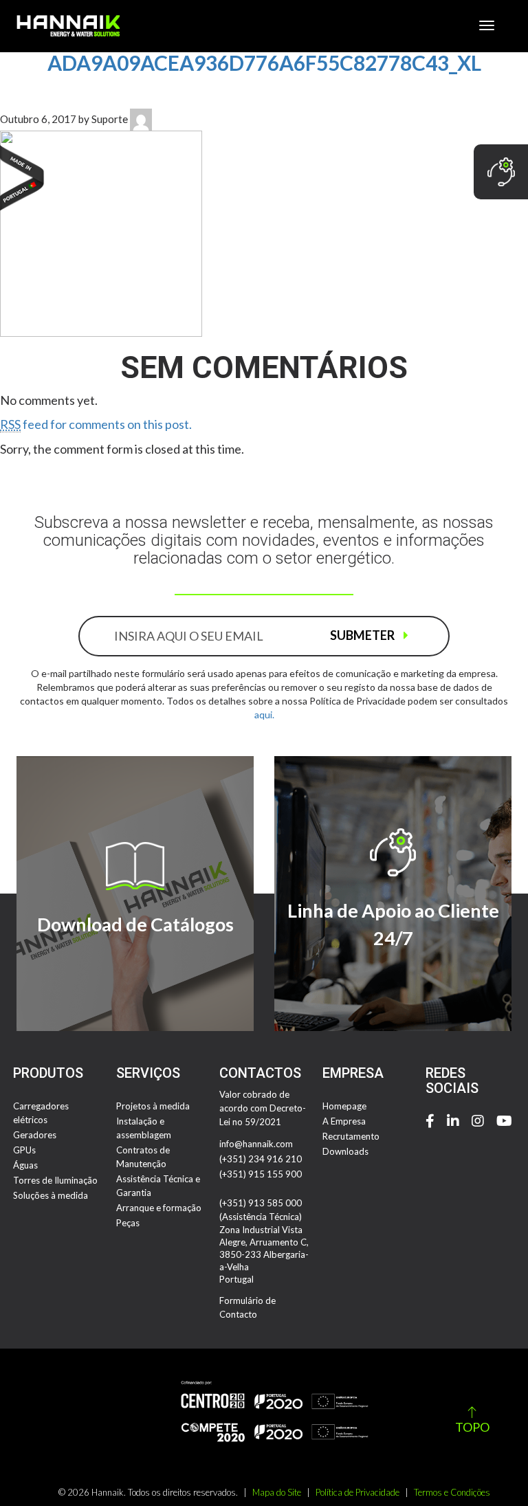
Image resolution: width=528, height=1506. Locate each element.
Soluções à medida (50, 1195)
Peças (128, 1222)
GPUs (24, 1149)
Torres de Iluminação (55, 1180)
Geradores (34, 1134)
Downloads (345, 1151)
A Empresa (344, 1121)
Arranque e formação (158, 1207)
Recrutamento (351, 1136)
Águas (25, 1165)
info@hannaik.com (256, 1143)
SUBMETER (363, 635)
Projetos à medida (153, 1105)
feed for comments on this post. (96, 424)
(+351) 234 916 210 (260, 1158)
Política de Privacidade (357, 1492)
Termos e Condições (452, 1492)
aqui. (264, 714)
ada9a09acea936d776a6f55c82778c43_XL (264, 62)
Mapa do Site (276, 1492)
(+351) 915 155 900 (260, 1174)
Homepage (344, 1105)
